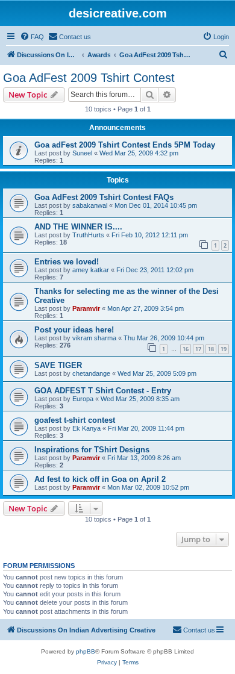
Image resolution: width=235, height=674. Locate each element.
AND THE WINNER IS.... (78, 226)
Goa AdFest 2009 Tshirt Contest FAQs (104, 197)
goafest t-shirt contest (74, 420)
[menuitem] (32, 37)
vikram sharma (94, 338)
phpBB (85, 651)
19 (224, 349)
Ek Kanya (86, 428)
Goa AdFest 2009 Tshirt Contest (89, 77)
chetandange (91, 373)
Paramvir (86, 308)
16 (186, 349)
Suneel (82, 153)
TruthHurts (88, 235)
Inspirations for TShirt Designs (91, 449)
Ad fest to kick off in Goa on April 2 (100, 479)
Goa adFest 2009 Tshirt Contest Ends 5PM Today (124, 144)
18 (211, 349)
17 (198, 349)
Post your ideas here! (74, 329)
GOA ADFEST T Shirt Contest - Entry (102, 390)
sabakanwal (89, 205)
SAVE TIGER (58, 365)
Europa (82, 398)
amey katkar (90, 269)
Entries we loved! (66, 261)
